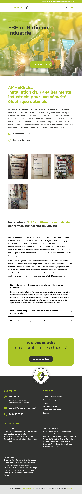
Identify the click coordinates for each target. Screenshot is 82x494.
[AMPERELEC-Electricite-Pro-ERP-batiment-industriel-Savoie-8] (18, 179)
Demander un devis (41, 359)
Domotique (47, 403)
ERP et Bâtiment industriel (52, 410)
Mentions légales (29, 488)
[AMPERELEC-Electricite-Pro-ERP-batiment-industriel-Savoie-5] (64, 179)
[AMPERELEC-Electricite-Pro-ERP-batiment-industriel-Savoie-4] (18, 209)
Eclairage (46, 413)
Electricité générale (50, 406)
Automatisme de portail (51, 400)
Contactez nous (40, 64)
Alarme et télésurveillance (52, 397)
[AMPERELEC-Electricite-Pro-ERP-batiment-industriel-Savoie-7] (41, 179)
